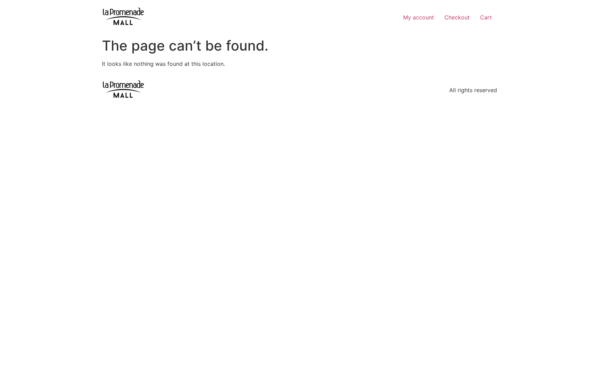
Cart (486, 17)
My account (418, 17)
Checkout (457, 17)
